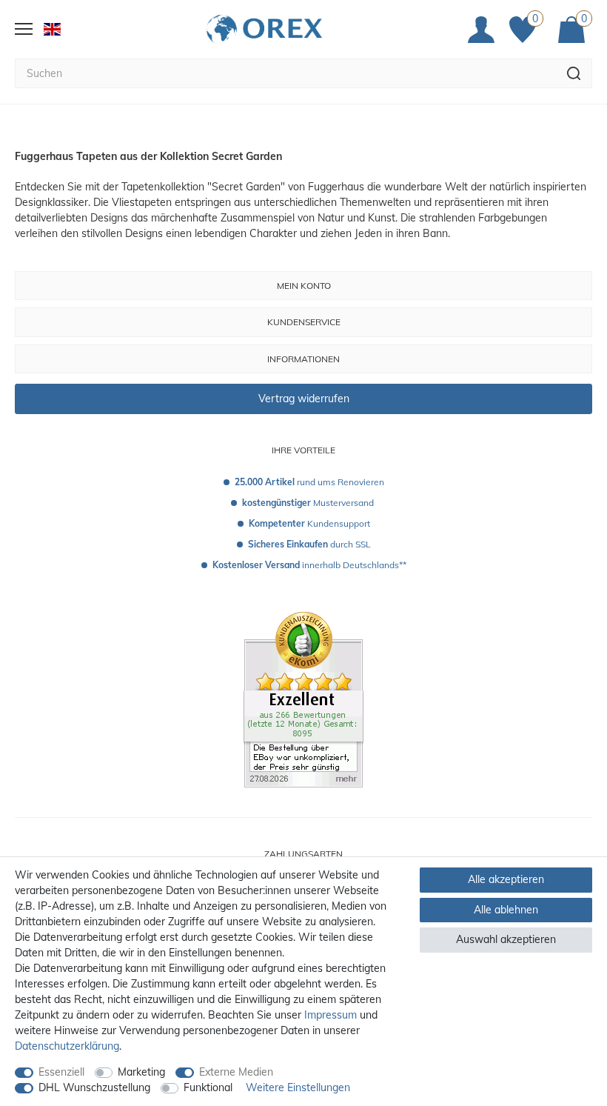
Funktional (208, 1087)
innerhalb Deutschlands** (309, 564)
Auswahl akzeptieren (506, 939)
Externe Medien (236, 1072)
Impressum (330, 1015)
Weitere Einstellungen (298, 1087)
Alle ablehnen (506, 909)
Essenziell (61, 1072)
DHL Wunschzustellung (94, 1087)
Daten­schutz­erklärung (67, 1046)
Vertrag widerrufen (303, 398)
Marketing (141, 1072)
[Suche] (574, 73)
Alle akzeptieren (506, 879)
